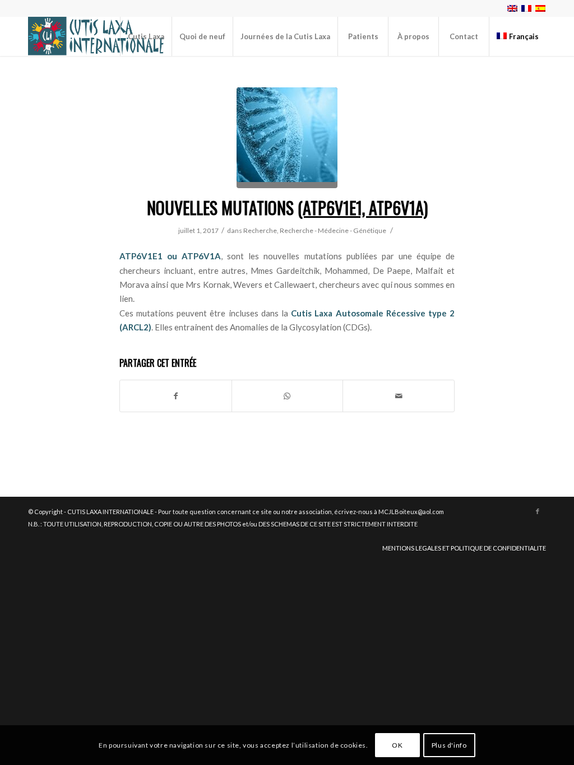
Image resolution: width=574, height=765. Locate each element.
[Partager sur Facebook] (176, 396)
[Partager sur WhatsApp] (287, 396)
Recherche (260, 230)
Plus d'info (449, 745)
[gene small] (287, 137)
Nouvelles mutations (287, 207)
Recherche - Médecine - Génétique (333, 230)
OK (397, 745)
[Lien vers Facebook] (537, 511)
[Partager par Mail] (398, 396)
